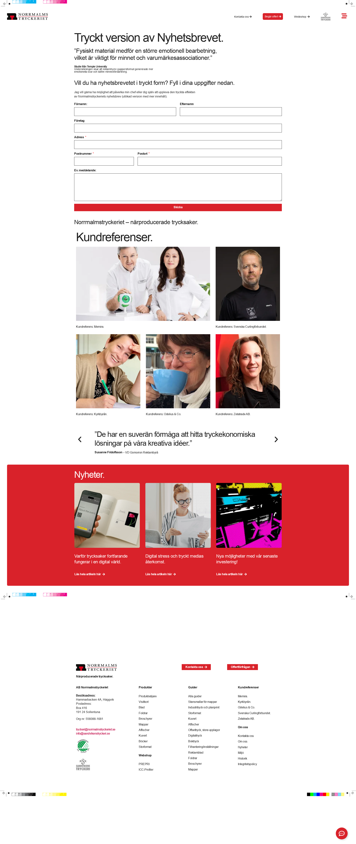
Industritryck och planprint (203, 707)
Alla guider (195, 696)
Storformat (145, 746)
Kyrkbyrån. (244, 701)
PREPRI (144, 764)
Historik (242, 758)
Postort (143, 153)
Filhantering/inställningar (203, 746)
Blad (141, 707)
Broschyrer (145, 718)
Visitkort (144, 701)
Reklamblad (195, 752)
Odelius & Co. (246, 707)
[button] (79, 439)
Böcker (143, 741)
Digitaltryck (195, 735)
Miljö (241, 752)
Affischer (144, 730)
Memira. (243, 696)
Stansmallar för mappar (202, 701)
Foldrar (143, 713)
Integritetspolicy (247, 764)
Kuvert (143, 735)
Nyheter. (89, 474)
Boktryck (193, 741)
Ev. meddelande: (85, 170)
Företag (79, 120)
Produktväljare (147, 696)
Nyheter (243, 747)
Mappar (143, 724)
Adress (79, 137)
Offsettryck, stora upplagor (204, 730)
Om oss (242, 741)
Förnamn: (80, 104)
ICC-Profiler (146, 769)
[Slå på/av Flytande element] (342, 833)
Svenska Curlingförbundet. (254, 713)
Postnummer (83, 153)
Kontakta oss (246, 735)
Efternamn (187, 104)
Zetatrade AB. (246, 718)
